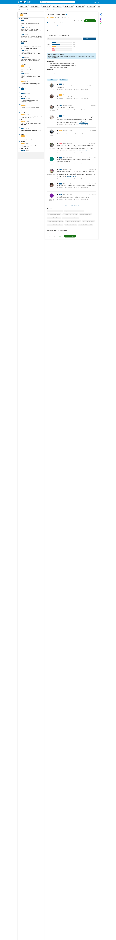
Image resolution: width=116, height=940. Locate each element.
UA (77, 2)
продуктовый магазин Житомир (55, 221)
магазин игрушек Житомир (54, 214)
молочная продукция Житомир (73, 221)
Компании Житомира (27, 9)
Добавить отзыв (89, 38)
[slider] (49, 17)
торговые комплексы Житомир (55, 224)
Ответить (60, 89)
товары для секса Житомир (85, 224)
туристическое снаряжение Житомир (74, 210)
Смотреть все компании (30, 156)
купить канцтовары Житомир (70, 214)
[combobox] (52, 80)
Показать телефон (90, 20)
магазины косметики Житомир (55, 210)
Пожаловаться (85, 89)
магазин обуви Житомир (85, 214)
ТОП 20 (19, 9)
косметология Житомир (88, 221)
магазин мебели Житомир (54, 217)
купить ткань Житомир (70, 224)
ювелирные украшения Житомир (70, 217)
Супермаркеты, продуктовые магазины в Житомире (65, 9)
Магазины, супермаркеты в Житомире (42, 9)
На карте (64, 22)
